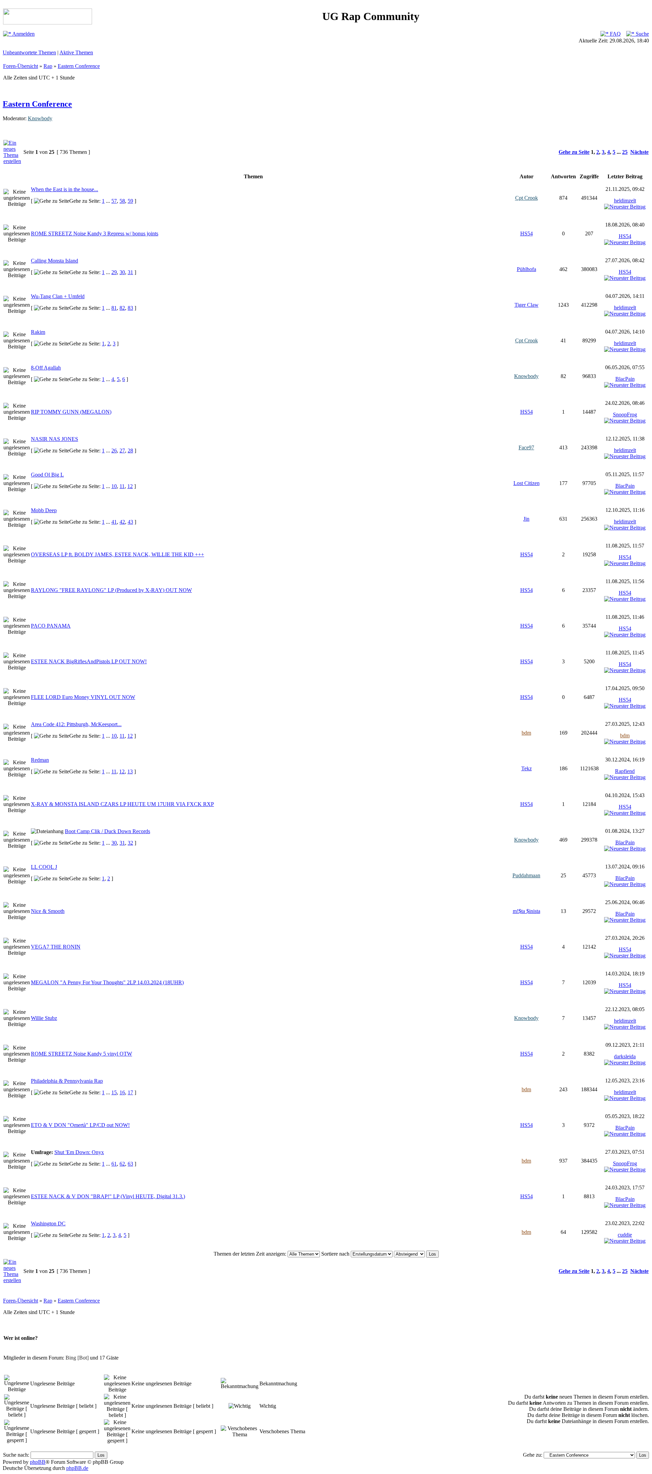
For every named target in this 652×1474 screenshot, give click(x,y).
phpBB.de (77, 1468)
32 (130, 843)
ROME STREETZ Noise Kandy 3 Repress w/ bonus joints (94, 233)
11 (122, 486)
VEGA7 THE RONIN (55, 947)
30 (122, 272)
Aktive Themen (76, 52)
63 (130, 1164)
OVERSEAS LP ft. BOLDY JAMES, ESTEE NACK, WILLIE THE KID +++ (117, 554)
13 (130, 771)
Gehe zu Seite (574, 152)
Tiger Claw (526, 305)
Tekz (526, 768)
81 (114, 308)
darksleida (625, 1056)
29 (114, 272)
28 (130, 450)
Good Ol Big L (47, 475)
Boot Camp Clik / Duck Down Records (107, 831)
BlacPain (625, 379)
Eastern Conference (79, 66)
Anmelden (23, 34)
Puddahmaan (526, 875)
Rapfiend (625, 771)
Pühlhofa (526, 269)
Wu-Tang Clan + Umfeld (58, 296)
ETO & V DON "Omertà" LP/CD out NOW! (80, 1125)
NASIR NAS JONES (54, 439)
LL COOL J (44, 867)
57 (114, 201)
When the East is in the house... (64, 189)
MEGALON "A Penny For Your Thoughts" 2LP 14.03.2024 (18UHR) (107, 982)
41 (114, 522)
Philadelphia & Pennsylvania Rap (67, 1081)
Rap (47, 66)
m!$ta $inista (526, 911)
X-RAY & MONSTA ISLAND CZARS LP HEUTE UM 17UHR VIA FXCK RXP (122, 804)
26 (114, 450)
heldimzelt (625, 200)
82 (122, 308)
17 (130, 1092)
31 (130, 272)
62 (122, 1164)
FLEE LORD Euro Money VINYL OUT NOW (83, 697)
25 (625, 152)
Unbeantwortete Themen (29, 52)
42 (122, 522)
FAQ (615, 34)
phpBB (38, 1462)
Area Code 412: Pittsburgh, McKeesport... (76, 724)
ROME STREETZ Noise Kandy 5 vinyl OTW (81, 1054)
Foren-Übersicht (20, 66)
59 (130, 201)
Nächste (639, 152)
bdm (526, 733)
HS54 (526, 233)
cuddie (625, 1235)
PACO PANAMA (51, 626)
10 (114, 486)
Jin (526, 519)
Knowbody (40, 118)
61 (114, 1164)
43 (130, 522)
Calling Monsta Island (54, 261)
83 (130, 308)
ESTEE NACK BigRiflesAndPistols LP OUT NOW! (89, 661)
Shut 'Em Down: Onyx (79, 1152)
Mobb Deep (44, 510)
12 (130, 486)
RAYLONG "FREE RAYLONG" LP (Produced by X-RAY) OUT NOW (111, 590)
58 (122, 201)
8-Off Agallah (46, 368)
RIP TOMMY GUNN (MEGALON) (71, 412)
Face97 (526, 447)
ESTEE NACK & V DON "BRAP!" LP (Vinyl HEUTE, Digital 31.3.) (108, 1196)
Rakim (38, 332)
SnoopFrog (625, 414)
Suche (641, 34)
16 (122, 1092)
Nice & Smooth (48, 911)
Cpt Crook (526, 198)
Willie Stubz (44, 1018)
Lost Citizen (526, 483)
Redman (40, 760)
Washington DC (48, 1223)
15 (114, 1092)
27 (122, 450)
